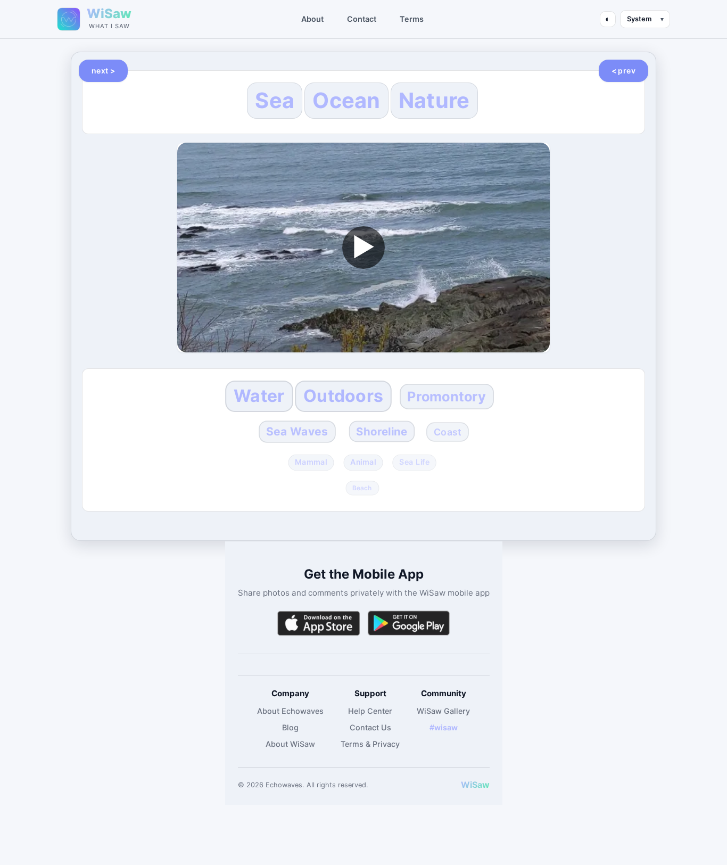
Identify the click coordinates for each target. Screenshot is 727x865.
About (312, 18)
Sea (274, 100)
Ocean (346, 100)
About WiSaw (290, 743)
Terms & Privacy (370, 743)
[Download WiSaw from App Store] (318, 623)
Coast (447, 432)
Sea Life (414, 462)
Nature (434, 100)
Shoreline (382, 431)
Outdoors (343, 395)
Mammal (311, 462)
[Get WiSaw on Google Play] (408, 623)
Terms (412, 18)
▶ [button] (363, 246)
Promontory (447, 396)
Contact (361, 18)
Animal (363, 462)
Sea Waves (297, 431)
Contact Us (370, 727)
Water (259, 395)
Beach (363, 487)
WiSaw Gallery (443, 710)
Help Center (370, 710)
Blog (290, 727)
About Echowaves (290, 710)
